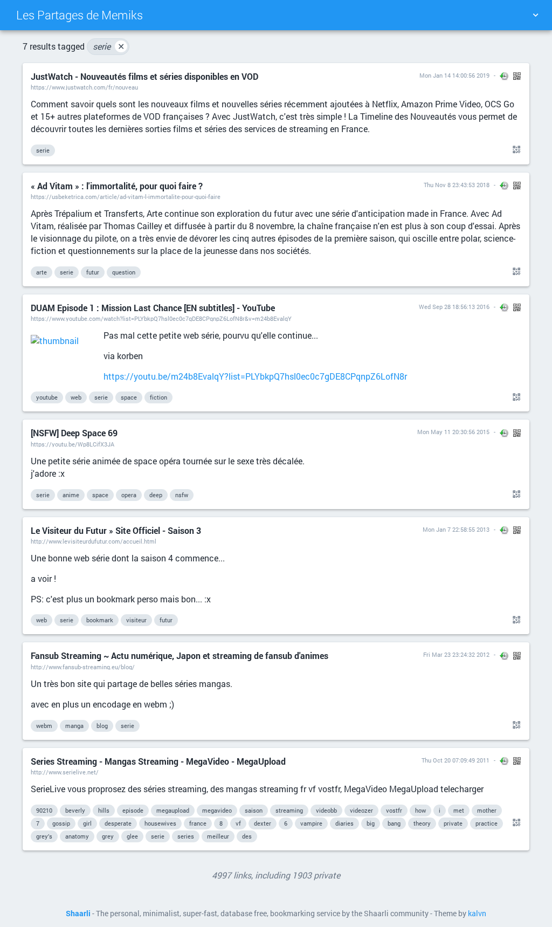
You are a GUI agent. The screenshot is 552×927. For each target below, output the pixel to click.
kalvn (477, 913)
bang (394, 823)
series (185, 836)
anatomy (77, 836)
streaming (289, 810)
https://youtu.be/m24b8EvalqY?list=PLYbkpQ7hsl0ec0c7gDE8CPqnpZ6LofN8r (255, 376)
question (123, 272)
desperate (118, 823)
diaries (344, 823)
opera (128, 495)
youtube (47, 397)
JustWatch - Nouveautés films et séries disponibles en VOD (144, 76)
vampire (311, 823)
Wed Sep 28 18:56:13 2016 (454, 307)
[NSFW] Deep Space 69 (74, 433)
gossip (61, 823)
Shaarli (78, 913)
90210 (44, 810)
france (197, 823)
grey (108, 836)
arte (41, 272)
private (453, 823)
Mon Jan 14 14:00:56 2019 (454, 75)
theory (422, 823)
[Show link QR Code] (514, 150)
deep (155, 495)
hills (103, 810)
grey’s (44, 836)
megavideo (217, 810)
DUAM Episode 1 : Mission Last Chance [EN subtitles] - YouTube (153, 308)
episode (132, 810)
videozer (361, 810)
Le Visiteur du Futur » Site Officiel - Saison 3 (116, 530)
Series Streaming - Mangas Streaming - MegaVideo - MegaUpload (158, 761)
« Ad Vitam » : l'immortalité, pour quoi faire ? (117, 186)
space (129, 397)
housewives (160, 823)
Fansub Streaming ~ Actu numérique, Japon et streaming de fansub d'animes (179, 655)
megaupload (172, 810)
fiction (158, 397)
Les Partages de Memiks (79, 15)
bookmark (99, 620)
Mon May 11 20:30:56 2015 (453, 432)
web (76, 397)
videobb (326, 810)
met (458, 810)
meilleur (218, 836)
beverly (75, 810)
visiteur (136, 620)
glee (132, 836)
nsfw (181, 495)
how (420, 810)
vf (238, 823)
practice (486, 823)
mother (486, 810)
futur (92, 272)
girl (87, 823)
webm (44, 726)
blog (102, 726)
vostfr (394, 810)
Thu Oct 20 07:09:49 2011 (455, 760)
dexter (262, 823)
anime (71, 495)
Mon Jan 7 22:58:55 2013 (456, 529)
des (247, 836)
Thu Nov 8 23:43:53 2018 (456, 185)
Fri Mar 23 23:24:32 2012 (456, 654)
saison (254, 810)
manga (74, 726)
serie (109, 46)
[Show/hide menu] (535, 15)
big (371, 823)
